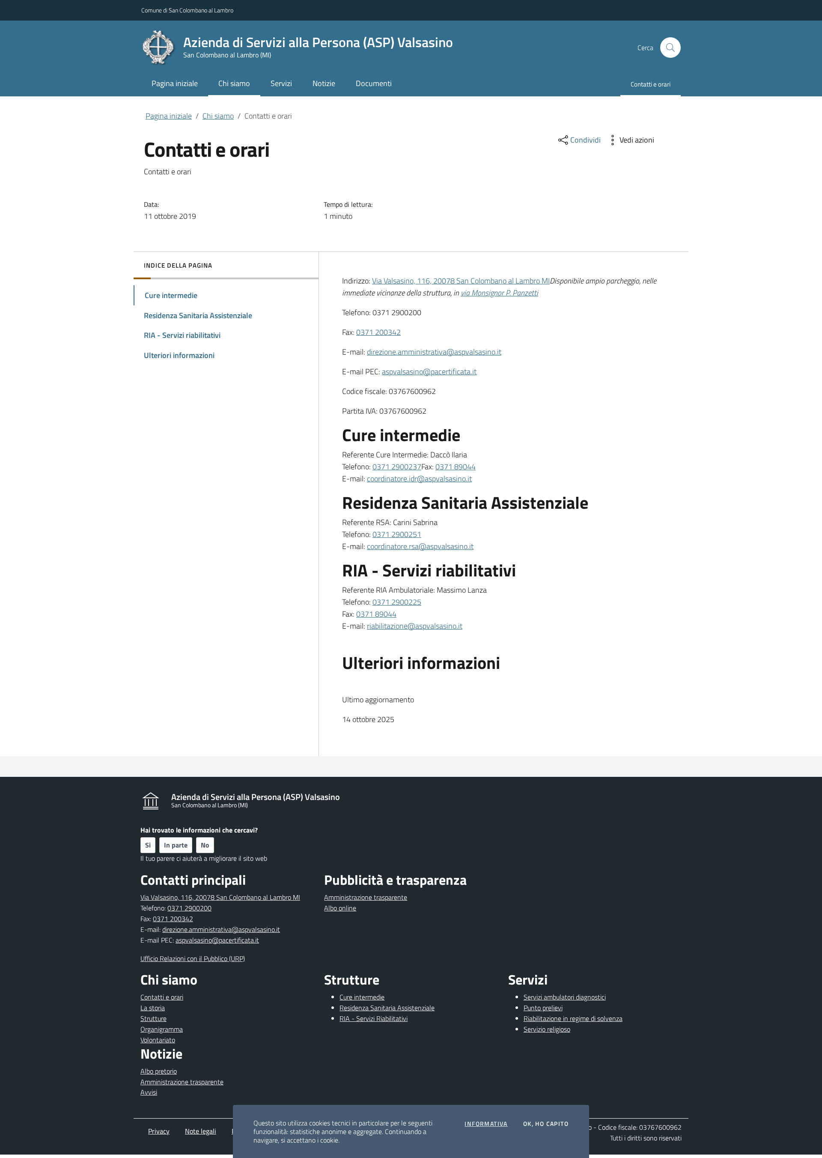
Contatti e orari (161, 997)
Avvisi (148, 1092)
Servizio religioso (547, 1029)
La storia (152, 1008)
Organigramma (161, 1029)
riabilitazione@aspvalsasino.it (414, 626)
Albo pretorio (158, 1071)
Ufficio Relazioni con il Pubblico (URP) (192, 958)
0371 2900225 (396, 602)
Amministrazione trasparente (365, 897)
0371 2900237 (396, 466)
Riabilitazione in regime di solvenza (573, 1018)
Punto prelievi (543, 1008)
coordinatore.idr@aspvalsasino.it (419, 478)
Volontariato (157, 1040)
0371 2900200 (189, 908)
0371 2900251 (396, 534)
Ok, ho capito (546, 1124)
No (205, 845)
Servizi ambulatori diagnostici (565, 997)
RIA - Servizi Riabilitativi (374, 1018)
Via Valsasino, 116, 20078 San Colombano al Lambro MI (461, 281)
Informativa (486, 1124)
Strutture (153, 1018)
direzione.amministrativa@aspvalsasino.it (434, 352)
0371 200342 (378, 332)
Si (148, 845)
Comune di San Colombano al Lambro (187, 10)
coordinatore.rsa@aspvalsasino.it (420, 546)
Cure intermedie (362, 997)
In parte (176, 845)
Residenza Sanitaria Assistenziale (387, 1008)
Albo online (340, 908)
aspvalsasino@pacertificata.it (429, 371)
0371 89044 (455, 466)
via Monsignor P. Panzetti (499, 292)
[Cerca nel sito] (670, 47)
